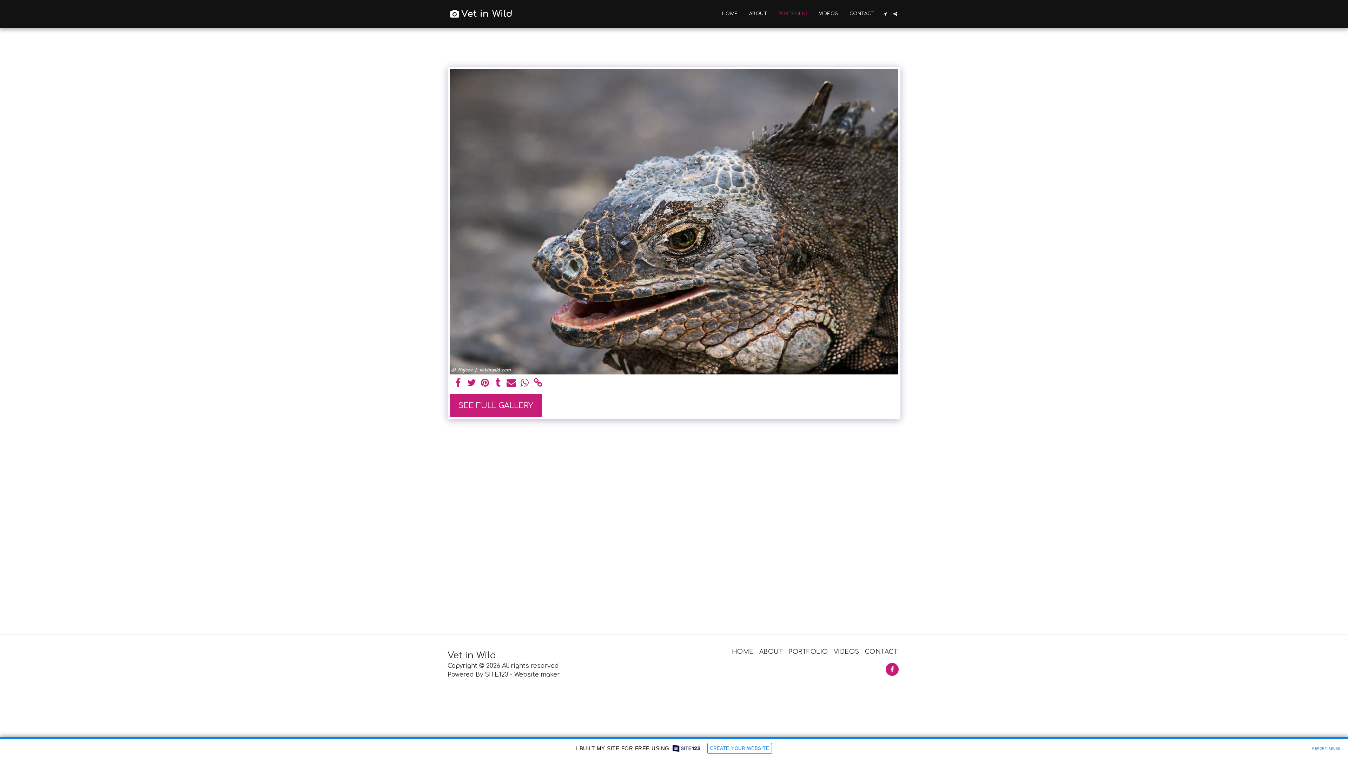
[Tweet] (471, 383)
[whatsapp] (524, 383)
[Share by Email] (511, 383)
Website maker (537, 674)
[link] (538, 383)
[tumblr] (498, 383)
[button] (885, 14)
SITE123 (496, 674)
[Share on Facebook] (458, 383)
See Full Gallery (495, 405)
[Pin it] (485, 383)
